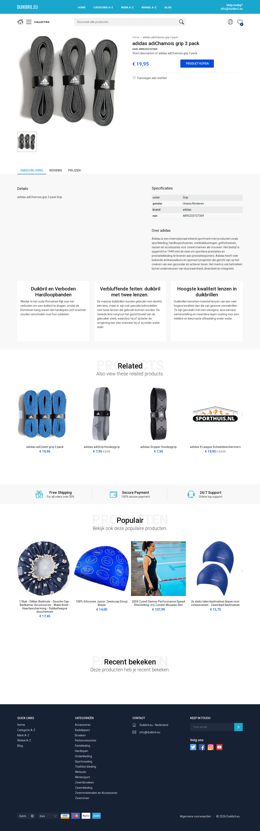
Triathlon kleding (85, 766)
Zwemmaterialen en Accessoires (96, 792)
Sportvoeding (83, 761)
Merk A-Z (127, 7)
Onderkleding (83, 756)
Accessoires (83, 724)
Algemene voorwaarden (195, 816)
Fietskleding (82, 745)
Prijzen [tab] (74, 170)
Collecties (41, 22)
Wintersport (82, 777)
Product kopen (197, 63)
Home (82, 7)
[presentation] (18, 415)
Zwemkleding (83, 787)
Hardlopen (81, 751)
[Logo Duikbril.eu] (27, 6)
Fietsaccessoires (85, 740)
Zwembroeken (84, 782)
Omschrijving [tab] (31, 170)
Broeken (80, 735)
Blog (168, 7)
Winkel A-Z (149, 7)
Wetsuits (80, 772)
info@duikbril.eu (150, 732)
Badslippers (82, 730)
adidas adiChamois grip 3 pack (160, 37)
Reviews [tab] (55, 170)
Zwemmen (82, 798)
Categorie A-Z (103, 7)
